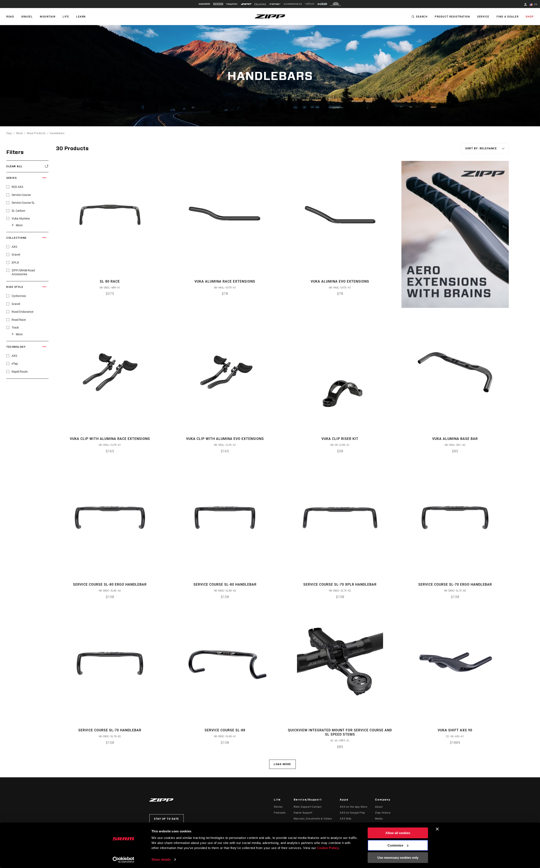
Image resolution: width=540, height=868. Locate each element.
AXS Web (345, 818)
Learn (81, 16)
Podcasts (280, 812)
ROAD (10, 16)
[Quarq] (260, 4)
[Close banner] (437, 829)
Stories (278, 806)
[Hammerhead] (293, 4)
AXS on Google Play (352, 812)
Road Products (36, 133)
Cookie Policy (328, 848)
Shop (530, 16)
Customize (395, 845)
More (19, 225)
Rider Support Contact (307, 806)
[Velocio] (309, 4)
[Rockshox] (218, 4)
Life (66, 16)
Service (483, 16)
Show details (161, 859)
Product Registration (452, 16)
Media (379, 818)
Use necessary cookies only (397, 857)
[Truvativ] (232, 4)
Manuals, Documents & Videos (313, 818)
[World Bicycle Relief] (336, 4)
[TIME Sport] (275, 4)
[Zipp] (246, 4)
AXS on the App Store (353, 806)
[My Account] (525, 4)
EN (535, 4)
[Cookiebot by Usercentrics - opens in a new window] (123, 860)
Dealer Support (303, 812)
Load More (282, 764)
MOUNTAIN (47, 16)
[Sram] (204, 4)
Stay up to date (166, 818)
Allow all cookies (397, 833)
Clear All (14, 166)
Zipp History (383, 812)
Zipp (9, 133)
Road (19, 133)
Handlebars (57, 133)
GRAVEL (27, 16)
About (379, 806)
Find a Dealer (508, 16)
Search (422, 16)
